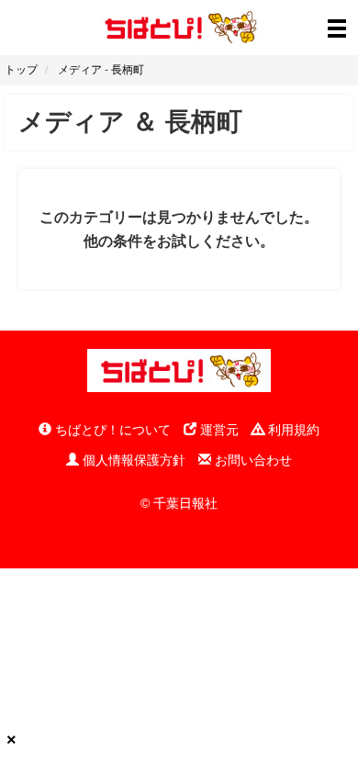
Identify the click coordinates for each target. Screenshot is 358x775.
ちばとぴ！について (111, 429)
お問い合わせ (251, 460)
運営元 (217, 429)
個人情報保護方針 (132, 460)
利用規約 (291, 429)
